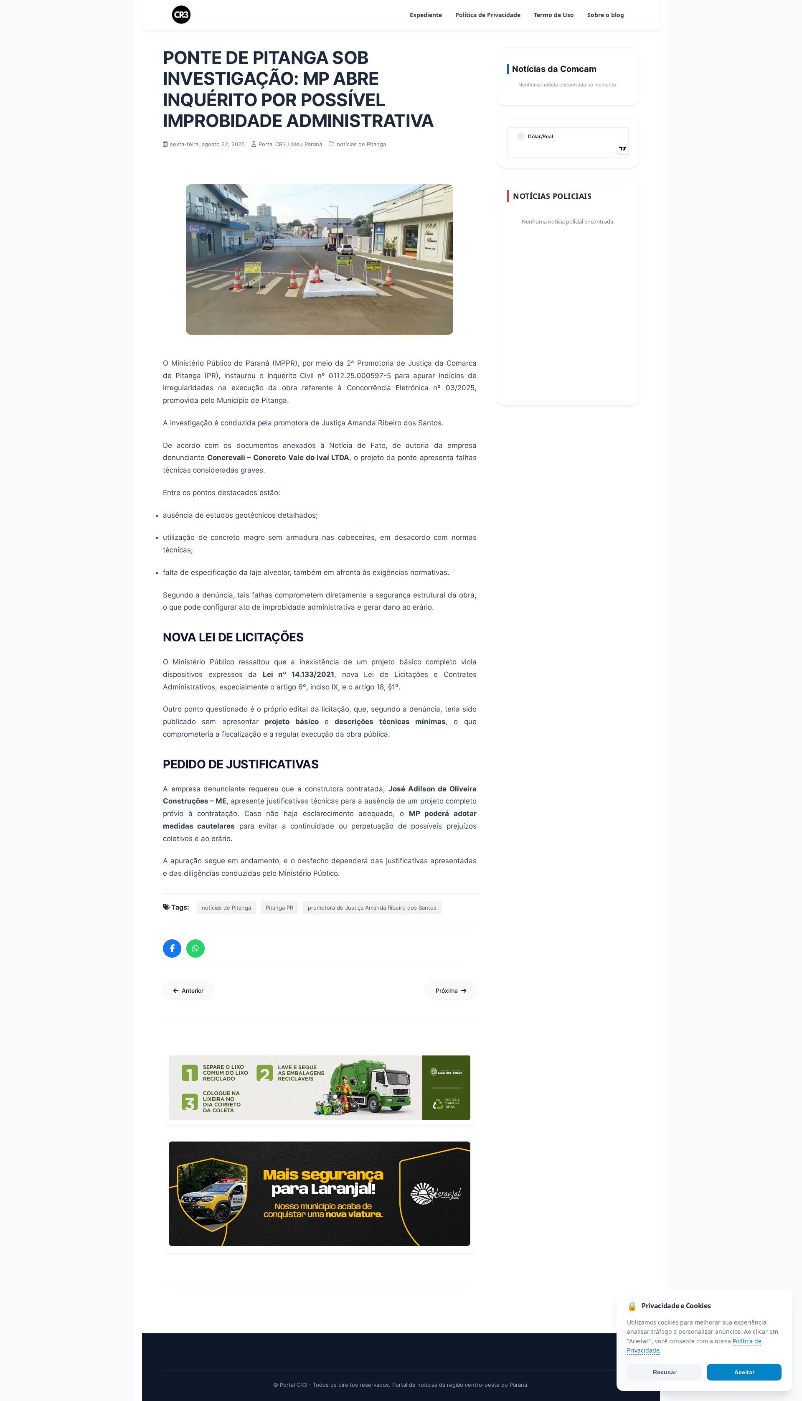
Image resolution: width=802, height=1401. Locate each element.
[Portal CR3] (181, 15)
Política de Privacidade (487, 15)
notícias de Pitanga (226, 907)
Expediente (426, 15)
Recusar (664, 1372)
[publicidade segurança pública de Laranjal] (319, 1194)
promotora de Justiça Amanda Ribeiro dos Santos (372, 907)
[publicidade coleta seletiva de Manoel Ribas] (319, 1087)
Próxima (447, 990)
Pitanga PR (279, 907)
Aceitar (744, 1372)
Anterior (192, 990)
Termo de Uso (554, 15)
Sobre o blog (605, 15)
